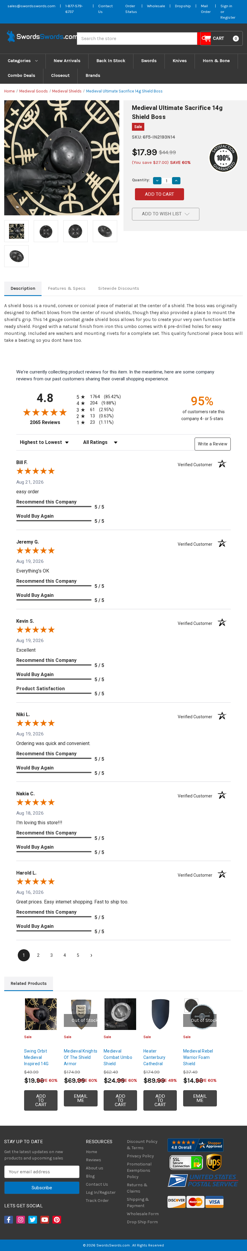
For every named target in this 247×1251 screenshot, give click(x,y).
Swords (149, 60)
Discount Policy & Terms (142, 1144)
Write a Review (212, 443)
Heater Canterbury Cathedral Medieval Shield (158, 1060)
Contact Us (97, 1184)
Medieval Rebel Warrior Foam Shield (198, 1057)
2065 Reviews (51, 422)
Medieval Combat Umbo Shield (118, 1057)
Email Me (81, 1098)
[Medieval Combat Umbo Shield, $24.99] (120, 1014)
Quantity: (141, 180)
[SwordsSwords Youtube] (44, 1220)
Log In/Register (101, 1192)
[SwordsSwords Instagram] (20, 1220)
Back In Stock (110, 60)
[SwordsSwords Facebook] (8, 1220)
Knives (180, 60)
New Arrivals (67, 60)
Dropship (183, 6)
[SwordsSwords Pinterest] (56, 1220)
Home (91, 1151)
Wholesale (156, 6)
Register (227, 17)
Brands (93, 75)
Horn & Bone (216, 60)
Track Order (97, 1200)
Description (23, 288)
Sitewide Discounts (118, 288)
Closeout (60, 75)
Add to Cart (41, 1100)
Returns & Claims (137, 1188)
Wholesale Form (143, 1213)
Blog (90, 1176)
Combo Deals (21, 75)
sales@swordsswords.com (31, 6)
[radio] (98, 397)
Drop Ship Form (142, 1221)
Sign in (226, 6)
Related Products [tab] (29, 983)
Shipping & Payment (138, 1202)
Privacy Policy (140, 1156)
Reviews (93, 1159)
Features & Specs (67, 288)
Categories (20, 60)
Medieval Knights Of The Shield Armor (80, 1057)
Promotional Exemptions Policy (139, 1170)
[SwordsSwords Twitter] (32, 1220)
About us (94, 1168)
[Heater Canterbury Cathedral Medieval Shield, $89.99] (160, 1014)
